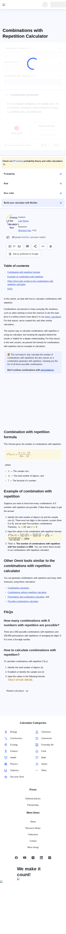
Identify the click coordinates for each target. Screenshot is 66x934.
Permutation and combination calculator (26, 597)
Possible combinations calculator (23, 601)
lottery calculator (52, 317)
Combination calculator (18, 588)
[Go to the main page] (17, 4)
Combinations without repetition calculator (27, 592)
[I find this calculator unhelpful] (19, 246)
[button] (33, 163)
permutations (47, 370)
